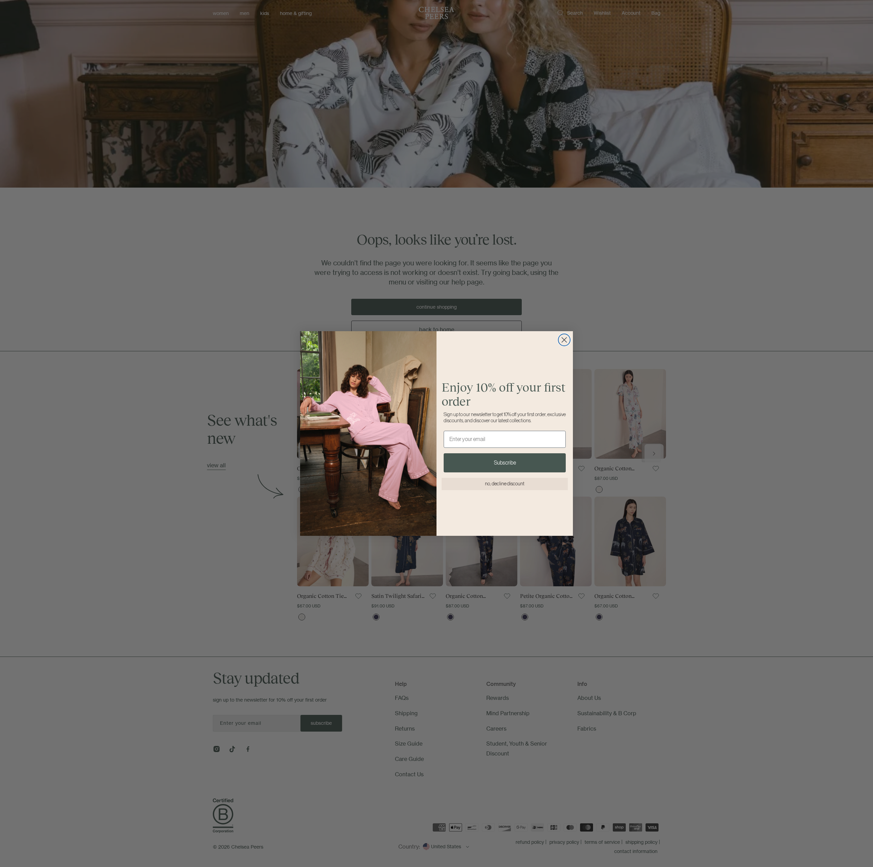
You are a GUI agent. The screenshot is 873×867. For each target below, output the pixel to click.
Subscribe (505, 463)
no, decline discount (504, 484)
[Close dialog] (564, 340)
